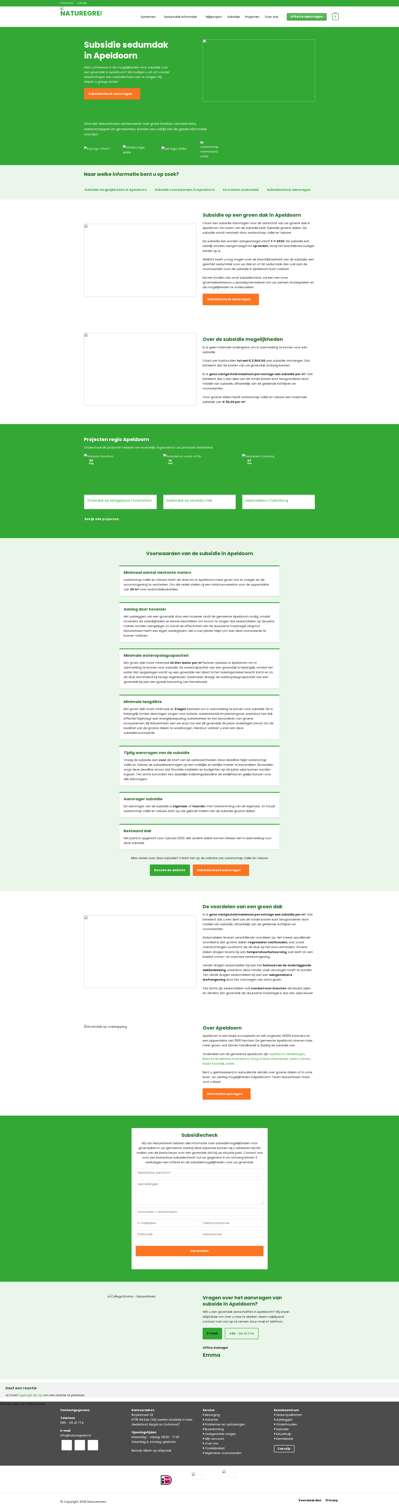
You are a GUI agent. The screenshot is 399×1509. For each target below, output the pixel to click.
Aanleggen (284, 1420)
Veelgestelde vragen (220, 1434)
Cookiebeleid (214, 1448)
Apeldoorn (278, 1054)
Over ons (271, 17)
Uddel (230, 1064)
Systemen (148, 17)
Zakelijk (82, 3)
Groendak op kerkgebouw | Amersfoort (119, 501)
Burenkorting (214, 1429)
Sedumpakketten (288, 1415)
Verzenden (199, 1251)
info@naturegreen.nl (75, 1435)
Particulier (67, 3)
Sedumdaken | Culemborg (266, 501)
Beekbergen (296, 1054)
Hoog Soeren (260, 1059)
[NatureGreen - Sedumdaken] (81, 19)
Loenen (304, 1059)
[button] (335, 17)
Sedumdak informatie (180, 17)
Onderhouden (286, 1424)
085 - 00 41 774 (72, 1423)
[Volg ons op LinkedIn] (93, 1445)
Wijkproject (214, 17)
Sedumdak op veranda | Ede (189, 501)
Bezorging (212, 1415)
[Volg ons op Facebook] (67, 1445)
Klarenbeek (279, 1059)
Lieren (293, 1059)
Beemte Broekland (216, 1059)
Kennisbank (284, 1439)
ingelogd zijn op (30, 1395)
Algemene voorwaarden (222, 1453)
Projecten (252, 17)
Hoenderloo (240, 1059)
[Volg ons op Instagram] (80, 1445)
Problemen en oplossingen (224, 1424)
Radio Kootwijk (213, 1064)
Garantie (211, 1420)
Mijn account (214, 1439)
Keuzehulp (283, 1434)
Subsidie (233, 17)
